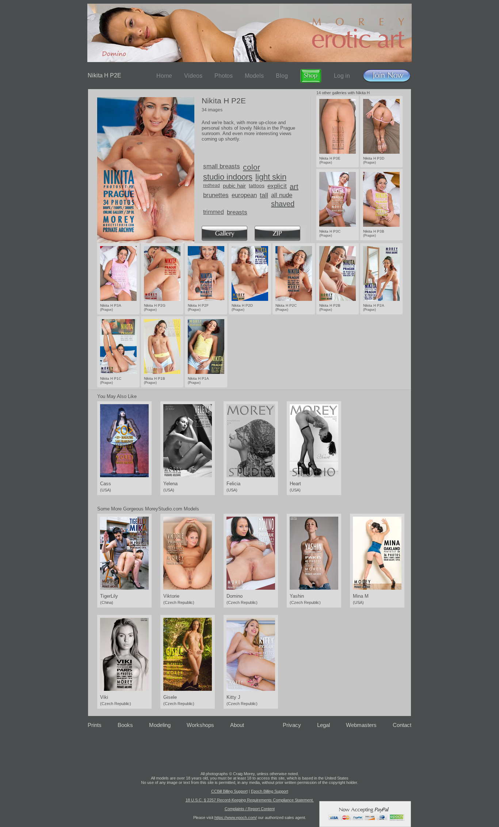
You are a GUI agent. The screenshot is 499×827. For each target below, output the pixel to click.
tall (264, 195)
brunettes (216, 195)
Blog (282, 76)
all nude (281, 195)
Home (164, 76)
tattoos (256, 185)
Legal (323, 725)
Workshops (200, 725)
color (251, 167)
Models (254, 76)
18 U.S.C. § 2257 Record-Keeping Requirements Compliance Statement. (250, 800)
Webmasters (361, 725)
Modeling (160, 725)
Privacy (292, 725)
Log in (342, 76)
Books (125, 725)
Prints (95, 725)
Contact (402, 725)
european (244, 195)
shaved (282, 204)
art (294, 187)
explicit (277, 186)
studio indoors (227, 176)
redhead (211, 185)
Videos (193, 76)
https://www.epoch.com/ (235, 817)
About (237, 725)
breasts (237, 212)
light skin (270, 176)
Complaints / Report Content (250, 809)
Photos (223, 76)
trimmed (213, 212)
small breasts (221, 166)
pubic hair (234, 186)
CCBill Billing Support (229, 791)
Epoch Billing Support (269, 791)
